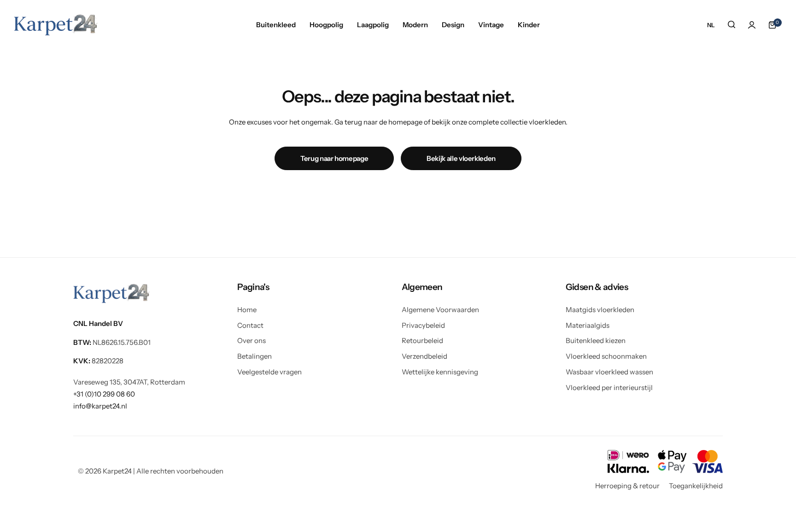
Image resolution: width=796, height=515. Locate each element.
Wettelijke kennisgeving (440, 371)
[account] (752, 25)
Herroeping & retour (627, 485)
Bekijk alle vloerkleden (461, 158)
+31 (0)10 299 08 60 (104, 394)
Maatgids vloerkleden (600, 309)
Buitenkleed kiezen (596, 340)
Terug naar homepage (334, 158)
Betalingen (254, 356)
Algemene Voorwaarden (440, 309)
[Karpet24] (56, 24)
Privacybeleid (423, 325)
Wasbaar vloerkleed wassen (609, 371)
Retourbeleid (422, 340)
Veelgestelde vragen (269, 371)
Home (247, 309)
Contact (250, 325)
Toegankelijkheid (696, 485)
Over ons (251, 340)
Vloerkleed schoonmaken (606, 356)
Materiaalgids (587, 325)
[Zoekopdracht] (731, 25)
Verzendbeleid (424, 356)
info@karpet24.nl (100, 406)
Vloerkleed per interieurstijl (609, 387)
